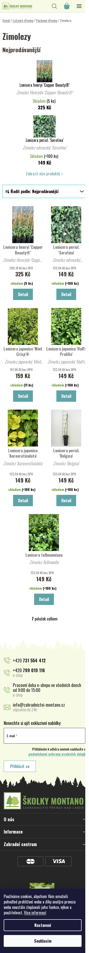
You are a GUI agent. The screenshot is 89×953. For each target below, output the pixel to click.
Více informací (35, 913)
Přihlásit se (19, 766)
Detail (23, 294)
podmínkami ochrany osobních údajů (56, 754)
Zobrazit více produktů (43, 174)
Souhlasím (42, 941)
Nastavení (42, 925)
